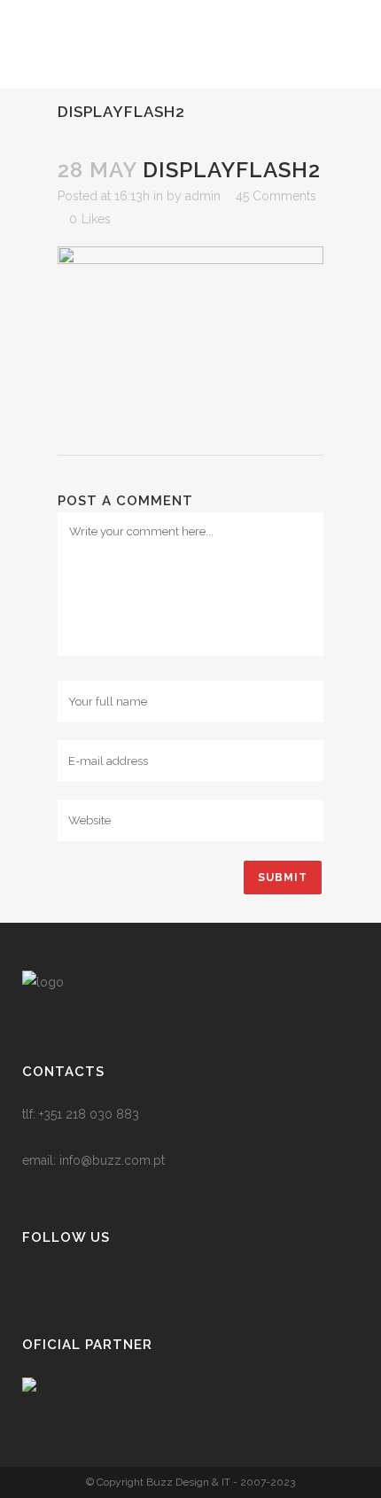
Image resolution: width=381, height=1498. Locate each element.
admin (203, 196)
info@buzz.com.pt (112, 1160)
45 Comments (276, 196)
